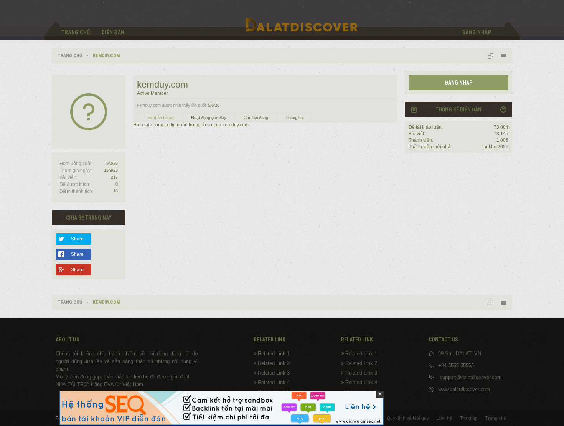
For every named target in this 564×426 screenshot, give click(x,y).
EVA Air (112, 384)
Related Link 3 (274, 373)
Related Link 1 (274, 353)
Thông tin (294, 117)
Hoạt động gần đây (208, 117)
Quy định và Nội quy (408, 418)
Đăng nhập (458, 83)
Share (77, 239)
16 (115, 191)
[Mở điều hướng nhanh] (493, 55)
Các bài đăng (256, 117)
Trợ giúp (469, 418)
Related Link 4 (274, 382)
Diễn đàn (113, 32)
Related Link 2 (274, 363)
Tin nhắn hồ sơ (160, 117)
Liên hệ (444, 418)
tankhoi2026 (495, 146)
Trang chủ (75, 32)
